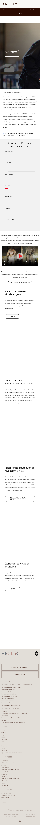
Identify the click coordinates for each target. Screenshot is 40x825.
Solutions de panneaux (7, 701)
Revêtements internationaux (9, 694)
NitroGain (4, 746)
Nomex (5, 10)
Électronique (5, 767)
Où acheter (33, 10)
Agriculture (4, 760)
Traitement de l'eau (7, 785)
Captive (3, 732)
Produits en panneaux (7, 698)
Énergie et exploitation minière (10, 769)
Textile (3, 783)
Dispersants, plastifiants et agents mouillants (14, 713)
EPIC (3, 737)
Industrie (4, 776)
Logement (4, 774)
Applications (14, 10)
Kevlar (3, 741)
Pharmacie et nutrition (7, 781)
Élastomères (4, 716)
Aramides (4, 711)
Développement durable (8, 795)
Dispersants (4, 735)
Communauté (5, 797)
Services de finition (7, 692)
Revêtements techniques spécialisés (11, 705)
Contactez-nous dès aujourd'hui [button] (20, 282)
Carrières (4, 800)
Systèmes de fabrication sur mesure (11, 753)
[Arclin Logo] (9, 4)
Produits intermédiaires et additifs (11, 718)
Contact (20, 13)
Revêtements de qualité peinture (10, 696)
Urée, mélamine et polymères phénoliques (13, 722)
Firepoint (4, 739)
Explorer (12, 316)
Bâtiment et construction (8, 763)
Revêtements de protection (9, 703)
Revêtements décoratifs (8, 689)
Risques (23, 10)
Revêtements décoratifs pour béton (11, 687)
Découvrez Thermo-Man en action (18, 498)
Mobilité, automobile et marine (10, 778)
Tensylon (4, 750)
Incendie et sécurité (7, 772)
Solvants (3, 720)
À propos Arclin (6, 793)
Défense (3, 765)
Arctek (3, 730)
